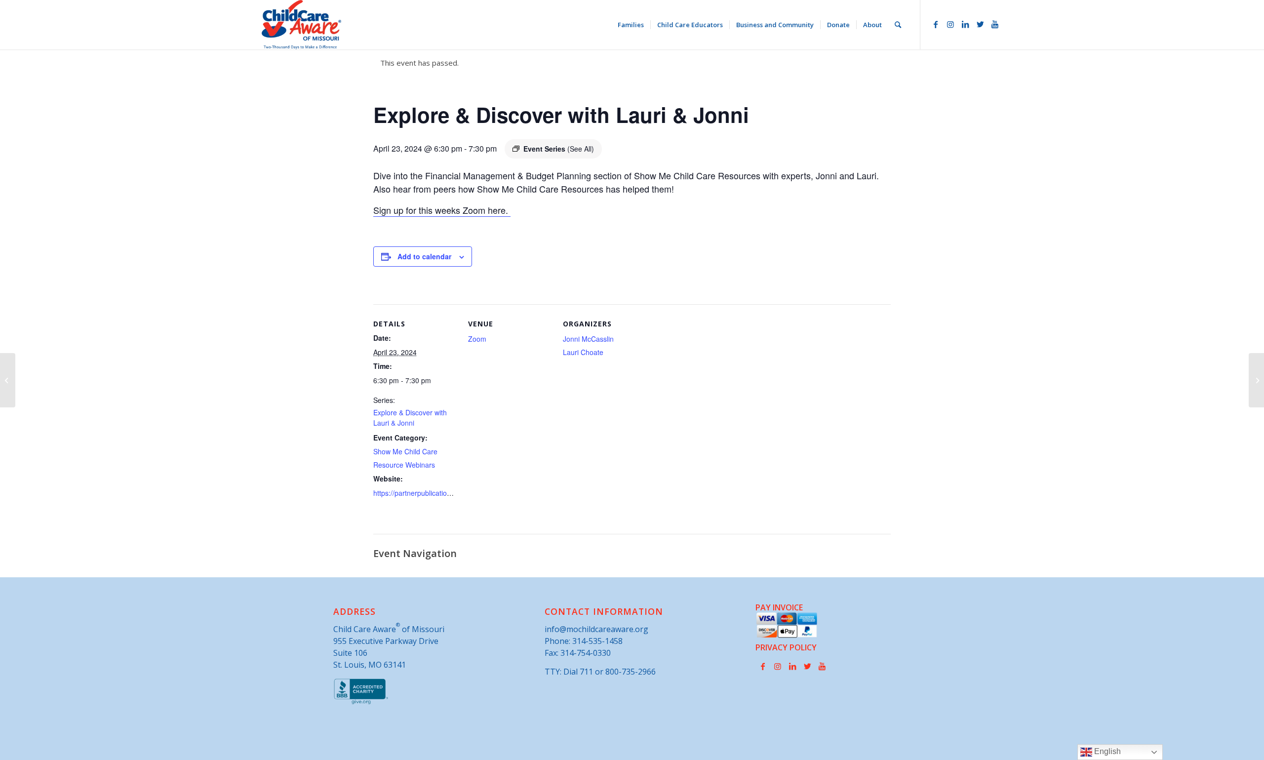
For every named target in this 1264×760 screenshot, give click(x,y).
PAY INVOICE (779, 607)
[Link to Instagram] (950, 24)
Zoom (477, 339)
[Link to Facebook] (935, 24)
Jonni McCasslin (588, 339)
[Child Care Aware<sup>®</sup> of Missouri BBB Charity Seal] (361, 702)
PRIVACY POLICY (786, 647)
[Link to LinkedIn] (965, 24)
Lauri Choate (583, 352)
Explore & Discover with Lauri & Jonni (410, 417)
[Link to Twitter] (980, 24)
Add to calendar (424, 256)
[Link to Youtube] (995, 24)
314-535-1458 (597, 641)
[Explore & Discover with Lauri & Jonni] (7, 380)
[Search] (898, 24)
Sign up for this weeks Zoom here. (442, 209)
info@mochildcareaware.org (596, 629)
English (1106, 751)
